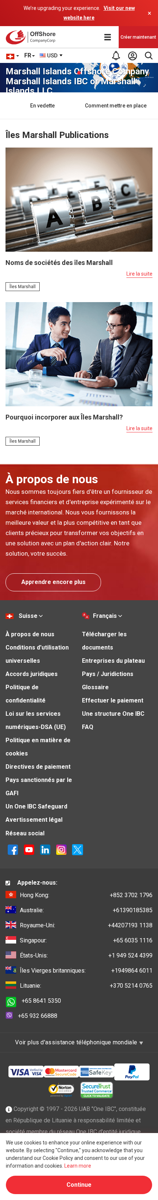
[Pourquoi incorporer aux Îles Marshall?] (79, 353)
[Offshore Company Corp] (33, 37)
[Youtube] (29, 849)
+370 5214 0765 (86, 985)
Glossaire (95, 687)
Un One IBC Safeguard (36, 806)
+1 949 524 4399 (86, 955)
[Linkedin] (45, 849)
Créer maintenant (138, 37)
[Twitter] (77, 849)
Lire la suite (139, 274)
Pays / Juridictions (107, 673)
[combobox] (51, 55)
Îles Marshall (23, 286)
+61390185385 (86, 910)
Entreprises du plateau (113, 660)
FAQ (87, 726)
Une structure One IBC (113, 713)
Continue (79, 1184)
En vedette (42, 106)
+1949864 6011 (86, 970)
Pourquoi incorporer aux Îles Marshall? (64, 417)
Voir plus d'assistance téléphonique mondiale (77, 1042)
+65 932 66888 (37, 1015)
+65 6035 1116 (86, 940)
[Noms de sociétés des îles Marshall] (79, 199)
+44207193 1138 (86, 925)
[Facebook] (13, 849)
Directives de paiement (38, 766)
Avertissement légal (34, 819)
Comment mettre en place (116, 106)
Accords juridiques (32, 673)
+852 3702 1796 (86, 895)
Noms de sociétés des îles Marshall (59, 262)
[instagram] (61, 849)
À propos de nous (30, 634)
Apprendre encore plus (53, 581)
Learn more (77, 1166)
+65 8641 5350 (41, 1000)
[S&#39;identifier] (132, 55)
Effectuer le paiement (112, 700)
